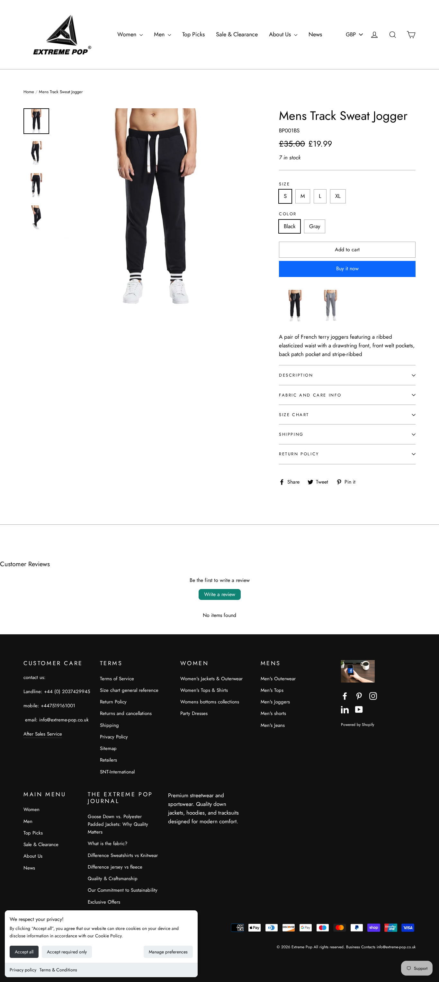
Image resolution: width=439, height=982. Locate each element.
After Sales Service (42, 733)
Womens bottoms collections (209, 701)
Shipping (291, 434)
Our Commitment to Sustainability (122, 890)
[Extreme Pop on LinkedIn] (345, 709)
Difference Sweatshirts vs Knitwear (123, 855)
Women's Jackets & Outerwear (211, 678)
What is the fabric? (107, 843)
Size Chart (294, 415)
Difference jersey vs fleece (115, 866)
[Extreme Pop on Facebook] (345, 695)
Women (127, 34)
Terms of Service (117, 678)
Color (288, 214)
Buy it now (347, 268)
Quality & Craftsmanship (113, 878)
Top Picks (193, 34)
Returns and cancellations (126, 713)
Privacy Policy (114, 736)
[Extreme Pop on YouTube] (359, 709)
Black (289, 226)
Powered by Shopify (357, 724)
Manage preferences (168, 952)
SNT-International (117, 771)
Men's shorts (273, 713)
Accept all (24, 952)
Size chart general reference (129, 690)
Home (28, 92)
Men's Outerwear (278, 678)
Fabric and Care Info (310, 395)
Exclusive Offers (104, 902)
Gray (314, 226)
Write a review (219, 594)
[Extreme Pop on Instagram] (373, 695)
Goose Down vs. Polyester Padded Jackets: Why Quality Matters (118, 824)
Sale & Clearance (237, 34)
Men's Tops (272, 690)
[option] (155, 208)
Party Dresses (194, 713)
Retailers (108, 759)
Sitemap (108, 748)
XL (338, 196)
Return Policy (299, 454)
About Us (280, 34)
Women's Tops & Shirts (204, 690)
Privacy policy (23, 970)
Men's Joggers (275, 701)
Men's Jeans (273, 725)
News (315, 34)
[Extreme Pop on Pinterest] (359, 695)
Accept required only (67, 952)
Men (160, 34)
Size (284, 184)
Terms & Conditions (58, 970)
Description (296, 375)
